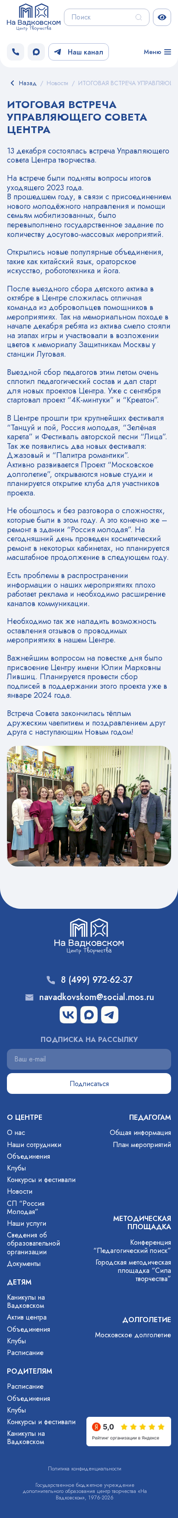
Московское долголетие (133, 1335)
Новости (19, 1191)
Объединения (28, 1156)
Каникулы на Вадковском (26, 1301)
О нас (16, 1133)
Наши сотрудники (34, 1145)
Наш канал (85, 52)
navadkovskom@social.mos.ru (96, 997)
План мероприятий (142, 1145)
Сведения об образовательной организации (33, 1243)
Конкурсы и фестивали (41, 1180)
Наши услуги (26, 1223)
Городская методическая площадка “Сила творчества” (133, 1270)
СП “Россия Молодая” (25, 1207)
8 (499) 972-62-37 (96, 980)
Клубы (16, 1168)
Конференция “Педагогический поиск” (132, 1246)
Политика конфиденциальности (84, 1469)
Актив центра (27, 1317)
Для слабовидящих (162, 17)
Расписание (25, 1353)
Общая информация (140, 1133)
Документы (24, 1264)
